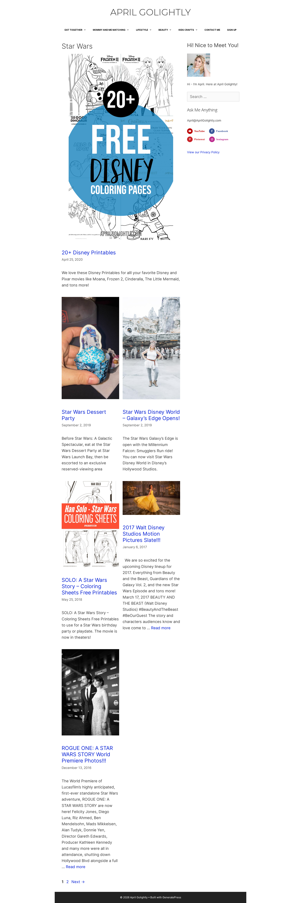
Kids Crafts (186, 29)
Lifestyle (142, 29)
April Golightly (150, 12)
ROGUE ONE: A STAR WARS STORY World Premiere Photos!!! (87, 754)
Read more (161, 628)
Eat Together (73, 29)
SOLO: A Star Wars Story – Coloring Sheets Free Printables (89, 586)
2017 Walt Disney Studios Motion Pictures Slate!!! (144, 533)
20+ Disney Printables (89, 252)
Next (78, 881)
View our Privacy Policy (203, 152)
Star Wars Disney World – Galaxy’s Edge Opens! (151, 415)
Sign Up (231, 29)
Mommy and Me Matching (109, 29)
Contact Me (212, 29)
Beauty (163, 29)
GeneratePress (172, 897)
